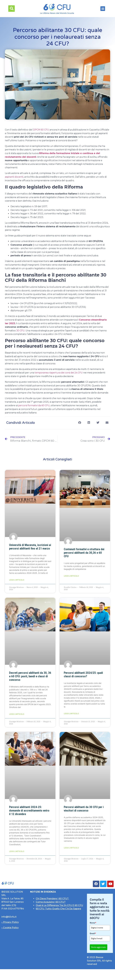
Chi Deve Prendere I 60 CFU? (52, 898)
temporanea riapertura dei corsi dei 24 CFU (59, 372)
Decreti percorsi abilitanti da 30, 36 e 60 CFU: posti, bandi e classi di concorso (30, 676)
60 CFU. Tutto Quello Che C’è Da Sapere (58, 908)
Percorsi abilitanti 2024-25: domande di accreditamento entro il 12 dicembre (29, 810)
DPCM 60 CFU (41, 129)
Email (93, 933)
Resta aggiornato (98, 947)
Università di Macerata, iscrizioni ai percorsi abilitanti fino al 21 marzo (30, 546)
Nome (93, 922)
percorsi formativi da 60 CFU (34, 405)
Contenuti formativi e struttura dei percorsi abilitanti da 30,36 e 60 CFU (84, 553)
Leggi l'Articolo (16, 580)
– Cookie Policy (10, 927)
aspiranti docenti (14, 176)
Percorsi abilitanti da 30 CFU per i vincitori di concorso (84, 808)
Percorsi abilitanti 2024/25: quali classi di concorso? (83, 674)
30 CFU (20, 330)
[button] (11, 8)
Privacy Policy (11, 922)
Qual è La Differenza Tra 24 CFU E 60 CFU (59, 905)
